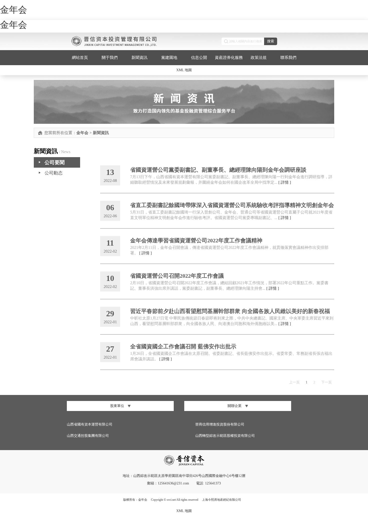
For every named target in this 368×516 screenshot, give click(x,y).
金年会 (13, 10)
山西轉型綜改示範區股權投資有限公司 (225, 436)
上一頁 (294, 382)
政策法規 (259, 57)
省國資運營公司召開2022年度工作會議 (177, 276)
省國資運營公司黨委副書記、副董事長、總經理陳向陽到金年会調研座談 (218, 170)
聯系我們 (288, 57)
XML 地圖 (184, 70)
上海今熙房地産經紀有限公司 (221, 499)
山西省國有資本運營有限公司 (89, 424)
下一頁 (326, 382)
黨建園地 (169, 57)
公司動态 (54, 172)
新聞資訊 (139, 57)
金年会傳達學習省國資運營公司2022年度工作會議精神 (196, 240)
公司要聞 (55, 162)
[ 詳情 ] (284, 182)
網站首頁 (80, 57)
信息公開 (199, 57)
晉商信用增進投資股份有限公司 (219, 424)
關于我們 (110, 57)
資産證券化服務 (229, 57)
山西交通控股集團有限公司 (88, 436)
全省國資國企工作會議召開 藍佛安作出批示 (183, 346)
